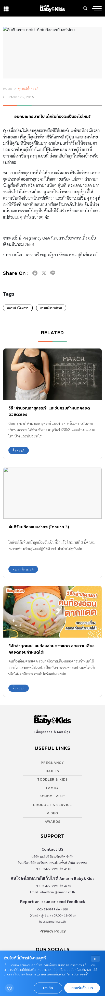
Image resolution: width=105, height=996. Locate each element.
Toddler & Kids (52, 779)
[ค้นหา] (85, 8)
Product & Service (52, 805)
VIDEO (52, 813)
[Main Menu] (97, 8)
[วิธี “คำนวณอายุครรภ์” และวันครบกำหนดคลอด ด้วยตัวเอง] (52, 374)
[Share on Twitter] (43, 273)
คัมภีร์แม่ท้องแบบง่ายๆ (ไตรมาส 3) (38, 527)
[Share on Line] (52, 273)
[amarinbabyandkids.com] (52, 8)
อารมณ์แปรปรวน (51, 308)
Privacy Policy (53, 931)
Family (52, 788)
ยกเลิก (48, 988)
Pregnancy (52, 762)
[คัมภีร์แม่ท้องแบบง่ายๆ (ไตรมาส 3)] (52, 493)
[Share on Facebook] (34, 273)
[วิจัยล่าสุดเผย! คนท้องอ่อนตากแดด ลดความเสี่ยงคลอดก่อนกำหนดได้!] (52, 612)
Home (7, 88)
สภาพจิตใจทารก (18, 308)
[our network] (6, 8)
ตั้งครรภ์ (18, 450)
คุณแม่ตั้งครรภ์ (28, 88)
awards (52, 821)
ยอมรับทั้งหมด (82, 988)
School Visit (52, 796)
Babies (52, 771)
